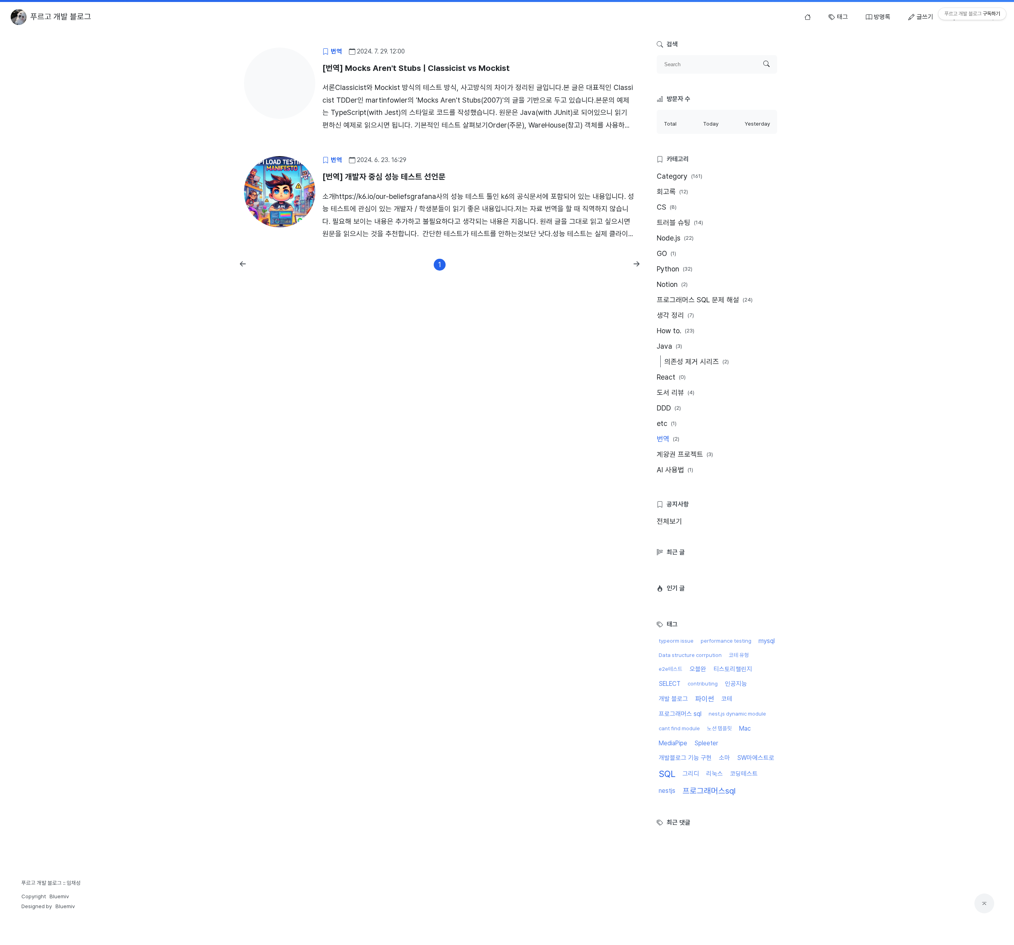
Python (674, 269)
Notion (672, 284)
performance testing (726, 641)
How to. (675, 330)
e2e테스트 (670, 669)
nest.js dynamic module (737, 713)
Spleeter (706, 743)
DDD (669, 408)
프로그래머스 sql (680, 714)
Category (679, 176)
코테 (726, 699)
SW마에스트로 (755, 758)
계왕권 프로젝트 (685, 454)
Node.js (675, 238)
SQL (667, 774)
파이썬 (704, 699)
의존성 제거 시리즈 (696, 361)
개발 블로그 (673, 699)
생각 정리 (675, 315)
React (671, 377)
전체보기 (669, 521)
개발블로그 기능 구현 (685, 758)
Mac (745, 728)
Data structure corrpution (690, 655)
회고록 (672, 191)
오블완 (698, 669)
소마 (724, 758)
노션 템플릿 (719, 728)
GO (666, 253)
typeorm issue (676, 641)
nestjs (667, 790)
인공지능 (736, 683)
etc (667, 423)
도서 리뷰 (675, 392)
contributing (703, 683)
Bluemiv (59, 896)
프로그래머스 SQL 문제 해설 (705, 300)
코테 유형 (739, 655)
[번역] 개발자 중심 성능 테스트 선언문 (384, 176)
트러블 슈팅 (680, 222)
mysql (767, 641)
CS (667, 207)
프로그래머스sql (709, 791)
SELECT (669, 683)
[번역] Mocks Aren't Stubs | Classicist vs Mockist (416, 68)
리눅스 (714, 773)
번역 (668, 439)
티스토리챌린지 (732, 669)
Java (669, 346)
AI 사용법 (675, 470)
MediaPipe (673, 743)
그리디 (690, 773)
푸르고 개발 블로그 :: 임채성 (51, 883)
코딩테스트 (744, 773)
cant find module (679, 728)
